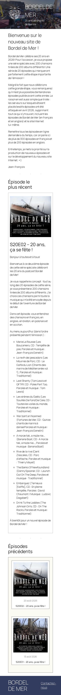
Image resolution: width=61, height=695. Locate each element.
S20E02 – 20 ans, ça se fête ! (30, 606)
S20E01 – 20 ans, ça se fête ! (30, 662)
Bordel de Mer (18, 685)
